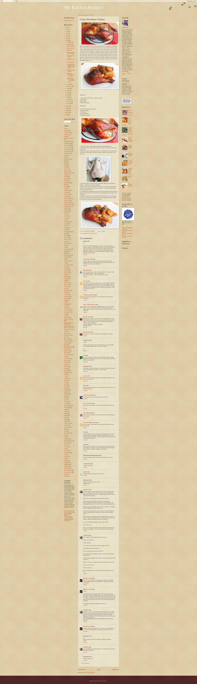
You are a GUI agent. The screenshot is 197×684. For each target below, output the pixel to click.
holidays (66, 292)
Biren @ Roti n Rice (88, 259)
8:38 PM (85, 427)
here (90, 60)
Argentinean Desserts (69, 138)
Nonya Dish (66, 350)
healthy (65, 288)
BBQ (65, 161)
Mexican (66, 333)
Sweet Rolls (67, 439)
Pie (65, 376)
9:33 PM (85, 265)
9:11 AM (85, 459)
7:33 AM (85, 451)
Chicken (91, 233)
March (68, 99)
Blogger (105, 681)
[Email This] (98, 231)
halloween (66, 286)
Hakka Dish (66, 284)
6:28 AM (85, 467)
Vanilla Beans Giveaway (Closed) (130, 139)
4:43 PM (85, 530)
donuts (65, 241)
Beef (65, 165)
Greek (65, 274)
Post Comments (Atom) (89, 672)
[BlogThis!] (100, 231)
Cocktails (66, 216)
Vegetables (66, 464)
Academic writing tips (127, 193)
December (69, 42)
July (68, 90)
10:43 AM (85, 371)
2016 (67, 29)
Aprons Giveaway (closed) (130, 154)
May (68, 95)
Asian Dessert (67, 143)
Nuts (65, 356)
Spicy (65, 435)
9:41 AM (85, 485)
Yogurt (65, 474)
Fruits (65, 266)
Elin (84, 432)
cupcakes (66, 227)
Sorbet (65, 429)
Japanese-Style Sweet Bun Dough (130, 171)
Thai (65, 448)
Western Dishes (67, 470)
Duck (65, 247)
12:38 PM (85, 631)
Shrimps (66, 425)
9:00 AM (85, 350)
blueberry (66, 174)
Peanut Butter (67, 372)
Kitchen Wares (67, 310)
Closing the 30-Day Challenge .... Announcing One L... (71, 79)
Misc (65, 337)
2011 (67, 40)
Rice (65, 399)
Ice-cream (66, 294)
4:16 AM (85, 300)
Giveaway (66, 270)
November (69, 44)
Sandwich (66, 415)
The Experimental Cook (88, 294)
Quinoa (65, 395)
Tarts (65, 444)
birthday (66, 167)
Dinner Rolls (67, 239)
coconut (66, 218)
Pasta (65, 368)
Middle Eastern (67, 335)
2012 (67, 38)
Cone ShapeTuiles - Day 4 (130, 185)
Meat (65, 331)
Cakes (65, 186)
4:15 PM (85, 605)
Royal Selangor (67, 405)
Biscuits (66, 169)
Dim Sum (66, 237)
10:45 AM (85, 381)
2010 (67, 106)
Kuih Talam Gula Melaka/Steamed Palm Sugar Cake (71, 66)
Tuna (65, 458)
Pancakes (66, 362)
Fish (65, 263)
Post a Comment (85, 663)
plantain (66, 380)
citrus (65, 214)
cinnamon (66, 212)
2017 (67, 27)
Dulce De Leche (67, 249)
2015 (67, 31)
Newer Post (81, 669)
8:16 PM (85, 418)
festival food (67, 257)
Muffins (66, 344)
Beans (65, 163)
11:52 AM (85, 398)
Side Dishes (67, 427)
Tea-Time (66, 446)
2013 (67, 36)
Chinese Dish (67, 202)
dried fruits (66, 243)
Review (65, 397)
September (69, 86)
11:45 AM (85, 390)
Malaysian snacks (68, 329)
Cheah (84, 385)
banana (65, 155)
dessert (66, 235)
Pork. (65, 382)
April (68, 97)
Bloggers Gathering (68, 172)
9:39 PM (85, 276)
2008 (67, 110)
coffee (65, 219)
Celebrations (67, 190)
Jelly (65, 306)
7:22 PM (85, 408)
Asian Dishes (86, 233)
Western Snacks (68, 472)
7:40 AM (85, 312)
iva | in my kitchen (87, 403)
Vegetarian (66, 466)
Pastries (66, 370)
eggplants (66, 251)
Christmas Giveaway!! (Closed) (130, 113)
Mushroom (66, 348)
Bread (65, 176)
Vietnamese (67, 468)
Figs (65, 259)
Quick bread (67, 393)
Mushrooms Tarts (70, 48)
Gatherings (66, 268)
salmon (65, 411)
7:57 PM (85, 622)
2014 (67, 34)
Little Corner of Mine (88, 395)
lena (84, 355)
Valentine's (66, 462)
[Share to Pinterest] (104, 231)
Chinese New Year (68, 204)
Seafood (66, 421)
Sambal (66, 413)
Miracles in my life (87, 578)
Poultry (95, 233)
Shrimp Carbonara (71, 46)
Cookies (66, 223)
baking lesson (67, 153)
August (68, 88)
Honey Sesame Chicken (130, 146)
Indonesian (66, 298)
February (69, 101)
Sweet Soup (67, 442)
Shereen (85, 281)
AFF (65, 128)
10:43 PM (85, 440)
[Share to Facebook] (103, 231)
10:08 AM (85, 361)
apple (65, 136)
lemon (65, 315)
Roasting (66, 401)
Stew (65, 437)
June (68, 92)
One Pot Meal (67, 358)
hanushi (85, 471)
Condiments (67, 221)
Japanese (66, 304)
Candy (65, 188)
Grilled (65, 280)
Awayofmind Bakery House (89, 422)
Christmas (66, 210)
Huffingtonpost (67, 520)
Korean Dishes (67, 312)
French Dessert (67, 265)
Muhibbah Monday (68, 346)
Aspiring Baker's (67, 151)
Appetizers (66, 134)
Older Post (115, 669)
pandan (65, 364)
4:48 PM (85, 573)
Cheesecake (67, 194)
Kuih (65, 314)
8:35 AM (85, 327)
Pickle (65, 374)
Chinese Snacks (68, 206)
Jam (65, 302)
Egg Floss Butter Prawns (70, 56)
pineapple (66, 378)
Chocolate (66, 208)
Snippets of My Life (68, 20)
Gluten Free (66, 272)
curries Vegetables (68, 231)
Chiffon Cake (67, 200)
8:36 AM (85, 335)
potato (65, 384)
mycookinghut (86, 463)
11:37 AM (85, 660)
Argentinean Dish (68, 141)
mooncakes (66, 343)
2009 (67, 108)
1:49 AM (85, 290)
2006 (67, 114)
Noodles (66, 352)
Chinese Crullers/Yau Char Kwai (130, 162)
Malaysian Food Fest (69, 319)
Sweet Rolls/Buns (68, 441)
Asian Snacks (67, 149)
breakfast (66, 178)
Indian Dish (66, 296)
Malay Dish (66, 317)
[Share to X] (101, 231)
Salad (65, 409)
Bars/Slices (66, 159)
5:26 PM (85, 652)
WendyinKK (86, 270)
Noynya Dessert (67, 354)
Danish (65, 233)
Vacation (66, 460)
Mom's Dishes (67, 341)
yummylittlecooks (87, 412)
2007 (67, 112)
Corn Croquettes (70, 62)
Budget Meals (67, 182)
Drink (65, 245)
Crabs (65, 225)
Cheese (66, 192)
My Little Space (94, 46)
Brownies (66, 180)
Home (99, 669)
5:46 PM (85, 584)
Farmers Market (67, 255)
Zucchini (66, 476)
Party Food (66, 366)
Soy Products (67, 433)
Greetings (66, 276)
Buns (65, 184)
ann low (85, 376)
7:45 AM (85, 475)
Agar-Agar (66, 130)
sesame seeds (67, 423)
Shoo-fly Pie (69, 50)
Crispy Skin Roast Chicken (71, 71)
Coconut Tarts (130, 177)
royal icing (66, 403)
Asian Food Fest (68, 147)
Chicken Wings (67, 198)
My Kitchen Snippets (84, 7)
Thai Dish (66, 450)
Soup (65, 431)
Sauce (65, 417)
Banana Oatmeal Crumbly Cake (70, 53)
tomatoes (66, 456)
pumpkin (66, 392)
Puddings (66, 390)
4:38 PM (85, 642)
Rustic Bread (67, 407)
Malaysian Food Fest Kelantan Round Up (69, 327)
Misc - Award (67, 339)
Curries (65, 229)
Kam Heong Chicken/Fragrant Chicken (71, 74)
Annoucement (67, 132)
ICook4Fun (85, 489)
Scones (66, 419)
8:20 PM (85, 254)
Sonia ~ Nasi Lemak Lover (89, 304)
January (69, 103)
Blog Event (66, 170)
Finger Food (67, 261)
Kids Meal (66, 308)
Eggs (65, 253)
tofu (65, 454)
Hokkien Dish (67, 290)
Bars (65, 157)
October (69, 84)
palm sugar (66, 360)
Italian (65, 300)
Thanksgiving (67, 452)
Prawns (66, 388)
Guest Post (66, 282)
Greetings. (66, 278)
